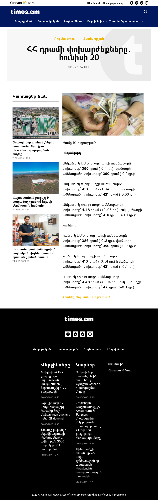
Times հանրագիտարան (124, 21)
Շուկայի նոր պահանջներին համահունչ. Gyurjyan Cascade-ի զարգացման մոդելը (33, 148)
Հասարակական (48, 21)
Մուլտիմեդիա (95, 21)
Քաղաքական (24, 21)
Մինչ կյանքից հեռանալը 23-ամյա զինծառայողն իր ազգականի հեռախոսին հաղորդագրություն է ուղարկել (89, 462)
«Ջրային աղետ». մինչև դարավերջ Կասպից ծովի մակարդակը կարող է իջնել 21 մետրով (55, 410)
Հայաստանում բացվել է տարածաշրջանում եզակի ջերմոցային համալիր (32, 201)
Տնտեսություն (93, 38)
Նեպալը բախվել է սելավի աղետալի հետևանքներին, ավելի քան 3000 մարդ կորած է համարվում (53, 439)
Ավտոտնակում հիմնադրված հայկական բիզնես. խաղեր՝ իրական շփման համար (34, 253)
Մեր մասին (94, 3)
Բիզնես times (64, 38)
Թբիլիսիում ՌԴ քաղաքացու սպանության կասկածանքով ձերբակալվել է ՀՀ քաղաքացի (53, 381)
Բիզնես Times (73, 21)
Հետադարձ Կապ (113, 3)
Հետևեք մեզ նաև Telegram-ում (86, 297)
